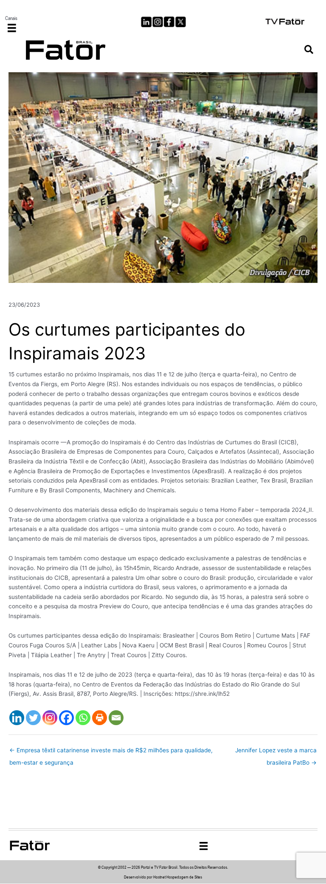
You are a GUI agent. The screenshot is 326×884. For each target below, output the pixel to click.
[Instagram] (49, 717)
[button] (309, 50)
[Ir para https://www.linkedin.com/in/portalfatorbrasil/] (146, 22)
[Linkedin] (16, 717)
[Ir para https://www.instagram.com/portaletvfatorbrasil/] (157, 22)
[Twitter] (33, 717)
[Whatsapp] (83, 717)
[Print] (99, 717)
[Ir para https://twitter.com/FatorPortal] (180, 22)
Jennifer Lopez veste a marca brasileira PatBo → (276, 752)
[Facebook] (66, 717)
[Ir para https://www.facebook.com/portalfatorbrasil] (169, 22)
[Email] (116, 717)
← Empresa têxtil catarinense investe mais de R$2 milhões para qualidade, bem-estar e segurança (111, 752)
